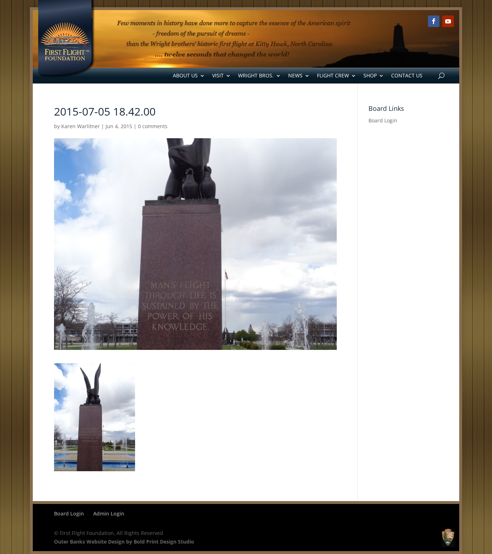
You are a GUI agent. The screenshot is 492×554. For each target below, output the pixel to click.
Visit (218, 75)
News (295, 75)
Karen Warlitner (80, 126)
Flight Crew (333, 75)
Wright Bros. (256, 75)
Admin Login (108, 513)
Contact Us (406, 75)
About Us (185, 75)
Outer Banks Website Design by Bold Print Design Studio (124, 541)
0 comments (152, 126)
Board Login (382, 120)
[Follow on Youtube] (448, 21)
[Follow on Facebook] (433, 21)
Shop (370, 75)
